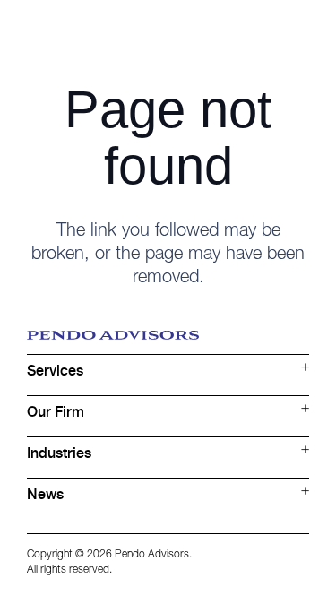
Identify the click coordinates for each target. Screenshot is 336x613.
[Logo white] (113, 31)
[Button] (297, 32)
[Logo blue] (168, 342)
